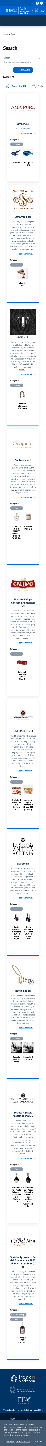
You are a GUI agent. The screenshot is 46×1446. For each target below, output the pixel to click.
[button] (31, 10)
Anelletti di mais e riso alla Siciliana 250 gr (16, 804)
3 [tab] (26, 551)
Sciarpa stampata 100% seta (22, 406)
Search (7, 57)
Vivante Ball (22, 284)
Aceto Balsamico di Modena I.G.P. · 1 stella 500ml (28, 932)
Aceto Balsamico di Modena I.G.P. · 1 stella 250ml (16, 932)
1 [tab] (22, 168)
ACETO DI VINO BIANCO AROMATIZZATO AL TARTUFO (16, 532)
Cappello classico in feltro (16, 1059)
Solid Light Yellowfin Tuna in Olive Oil (22, 675)
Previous (8, 156)
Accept (38, 1442)
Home (5, 34)
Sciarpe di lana (28, 163)
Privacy (11, 1442)
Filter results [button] (23, 69)
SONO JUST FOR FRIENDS (22, 1340)
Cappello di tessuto (28, 1058)
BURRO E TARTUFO (28, 527)
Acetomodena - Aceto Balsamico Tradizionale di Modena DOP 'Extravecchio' (28, 1197)
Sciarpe (16, 162)
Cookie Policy (23, 1442)
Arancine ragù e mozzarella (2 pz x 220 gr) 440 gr (28, 804)
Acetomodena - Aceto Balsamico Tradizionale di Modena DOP (17, 1194)
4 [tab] (29, 551)
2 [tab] (26, 168)
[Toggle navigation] (3, 10)
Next (37, 156)
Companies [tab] (18, 86)
